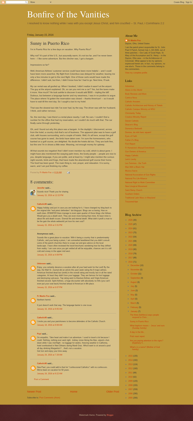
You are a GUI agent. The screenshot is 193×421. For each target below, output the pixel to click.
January (134, 311)
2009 (130, 381)
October (134, 274)
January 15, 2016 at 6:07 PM (49, 287)
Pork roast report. (137, 336)
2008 (130, 385)
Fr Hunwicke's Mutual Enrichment (139, 148)
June (133, 290)
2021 (130, 241)
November (135, 269)
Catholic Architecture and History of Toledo (143, 105)
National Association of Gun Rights (140, 175)
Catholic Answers (132, 101)
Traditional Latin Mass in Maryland (140, 198)
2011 (130, 373)
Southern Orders (132, 194)
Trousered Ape (131, 202)
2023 (130, 232)
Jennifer (41, 188)
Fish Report (130, 144)
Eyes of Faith (131, 136)
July (133, 286)
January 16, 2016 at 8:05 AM (49, 309)
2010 (130, 377)
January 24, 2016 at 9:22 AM (49, 373)
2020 (130, 245)
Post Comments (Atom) (49, 397)
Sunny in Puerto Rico (139, 321)
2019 (130, 249)
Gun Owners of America (135, 151)
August (134, 282)
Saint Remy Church (133, 190)
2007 (130, 389)
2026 (130, 220)
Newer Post (34, 391)
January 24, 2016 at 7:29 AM (49, 355)
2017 (130, 258)
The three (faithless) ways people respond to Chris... (144, 316)
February (135, 307)
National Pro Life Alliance (136, 178)
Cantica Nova (131, 98)
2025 (130, 224)
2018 (130, 253)
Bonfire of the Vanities (68, 14)
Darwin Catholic (132, 121)
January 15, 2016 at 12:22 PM (50, 195)
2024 (130, 228)
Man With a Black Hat (134, 167)
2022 (130, 237)
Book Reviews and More (135, 94)
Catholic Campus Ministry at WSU (140, 109)
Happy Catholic (131, 155)
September (136, 278)
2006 (130, 393)
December (135, 265)
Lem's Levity (130, 159)
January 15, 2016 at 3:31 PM (49, 225)
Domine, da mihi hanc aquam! (138, 132)
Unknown (41, 263)
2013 (130, 364)
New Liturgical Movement (136, 186)
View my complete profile (136, 73)
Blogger (110, 415)
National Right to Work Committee (140, 182)
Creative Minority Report (135, 117)
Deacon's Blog (131, 124)
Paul (39, 334)
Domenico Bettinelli (133, 128)
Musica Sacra (131, 171)
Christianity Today (133, 113)
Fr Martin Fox (43, 296)
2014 (130, 360)
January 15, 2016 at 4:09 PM (49, 255)
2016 (130, 262)
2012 (130, 368)
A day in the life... (137, 332)
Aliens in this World (133, 90)
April (133, 299)
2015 (130, 356)
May (133, 295)
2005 (130, 398)
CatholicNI (42, 204)
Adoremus (129, 86)
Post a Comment (41, 379)
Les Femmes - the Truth (135, 163)
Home (73, 391)
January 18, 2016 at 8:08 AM (49, 325)
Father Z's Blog (131, 140)
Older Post (112, 391)
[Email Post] (68, 172)
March (134, 303)
